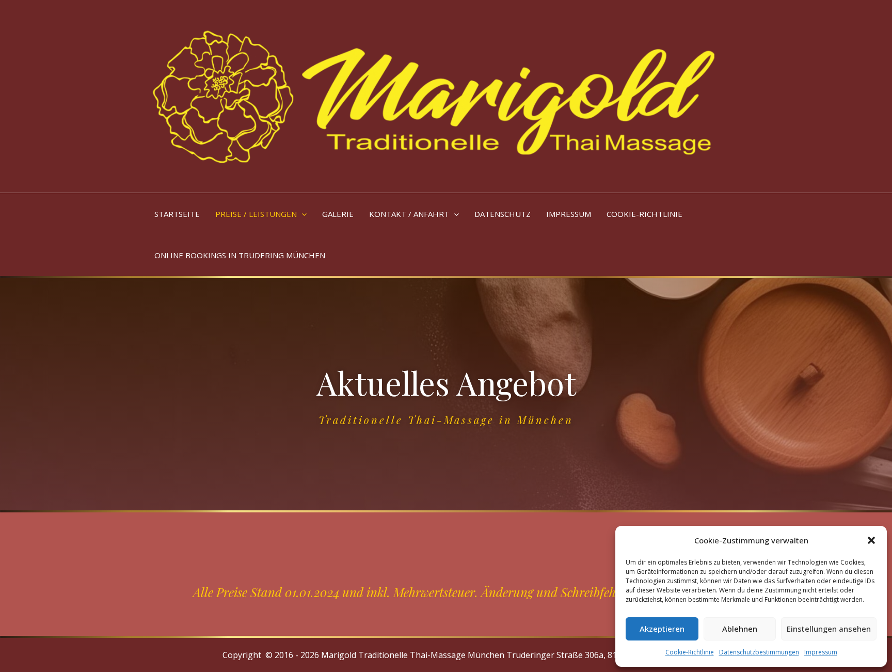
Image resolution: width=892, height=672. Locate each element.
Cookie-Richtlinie (689, 652)
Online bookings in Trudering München (239, 255)
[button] (871, 540)
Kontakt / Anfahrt (409, 214)
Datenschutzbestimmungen (759, 652)
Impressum (820, 652)
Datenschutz (502, 214)
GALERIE (338, 214)
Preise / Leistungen (256, 214)
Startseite (177, 214)
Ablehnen (739, 628)
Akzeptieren (662, 628)
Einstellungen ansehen (829, 628)
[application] (302, 214)
